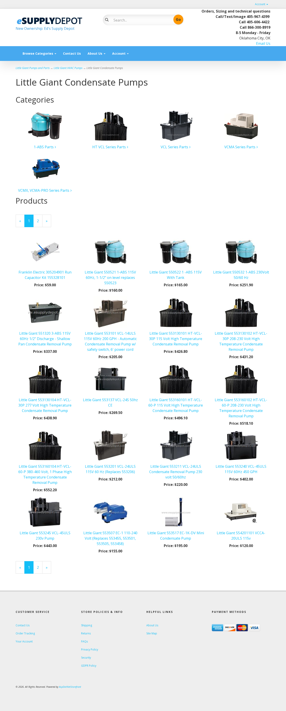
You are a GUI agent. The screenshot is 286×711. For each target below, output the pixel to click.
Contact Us (72, 53)
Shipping (86, 625)
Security (86, 657)
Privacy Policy (89, 649)
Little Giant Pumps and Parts (33, 68)
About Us (95, 53)
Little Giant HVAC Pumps (68, 68)
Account (260, 4)
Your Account (24, 641)
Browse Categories (38, 53)
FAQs (84, 641)
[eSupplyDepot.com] (56, 20)
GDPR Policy (88, 666)
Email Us (263, 43)
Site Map (151, 633)
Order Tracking (25, 633)
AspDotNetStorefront (70, 686)
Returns (86, 633)
